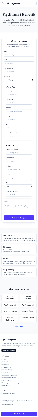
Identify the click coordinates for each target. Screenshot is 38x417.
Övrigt (6, 201)
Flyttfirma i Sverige (6, 370)
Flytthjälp (4, 359)
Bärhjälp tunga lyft (7, 380)
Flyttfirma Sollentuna (10, 319)
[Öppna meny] (35, 3)
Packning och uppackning (9, 375)
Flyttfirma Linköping (10, 311)
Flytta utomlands (6, 367)
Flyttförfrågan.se (10, 3)
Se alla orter (19, 327)
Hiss (7, 124)
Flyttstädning (5, 364)
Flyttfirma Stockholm (10, 297)
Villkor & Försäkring (7, 404)
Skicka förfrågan (19, 218)
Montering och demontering (10, 383)
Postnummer (10, 99)
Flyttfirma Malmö (10, 305)
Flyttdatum (7, 76)
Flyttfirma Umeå (28, 318)
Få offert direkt (19, 414)
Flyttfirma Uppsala (28, 305)
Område (8, 108)
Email (5, 60)
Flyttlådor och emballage (8, 377)
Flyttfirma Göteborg (28, 297)
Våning (8, 116)
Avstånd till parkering (12, 133)
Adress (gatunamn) (12, 91)
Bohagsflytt (4, 372)
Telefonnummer (9, 68)
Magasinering (5, 385)
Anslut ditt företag (9, 350)
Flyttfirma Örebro (28, 311)
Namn (5, 51)
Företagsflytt (5, 362)
